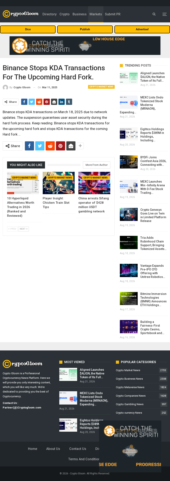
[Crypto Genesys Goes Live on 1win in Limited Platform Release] (129, 214)
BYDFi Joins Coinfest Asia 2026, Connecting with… (153, 161)
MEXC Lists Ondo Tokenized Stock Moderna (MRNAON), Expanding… (141, 105)
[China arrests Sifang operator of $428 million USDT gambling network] (94, 183)
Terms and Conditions (85, 459)
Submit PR (112, 14)
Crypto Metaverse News (130, 387)
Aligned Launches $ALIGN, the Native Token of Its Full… (152, 76)
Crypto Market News (101, 87)
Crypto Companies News (131, 395)
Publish (85, 29)
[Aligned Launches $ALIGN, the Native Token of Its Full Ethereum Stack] (129, 78)
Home (32, 449)
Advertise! (142, 29)
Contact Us (77, 449)
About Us (53, 449)
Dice (28, 29)
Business (80, 14)
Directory (49, 14)
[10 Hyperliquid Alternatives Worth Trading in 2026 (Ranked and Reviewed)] (23, 183)
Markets (96, 14)
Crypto (65, 14)
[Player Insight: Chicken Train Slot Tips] (59, 183)
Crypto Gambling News (129, 404)
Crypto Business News (129, 378)
